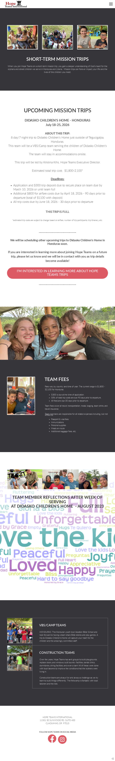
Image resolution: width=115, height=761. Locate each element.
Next (108, 333)
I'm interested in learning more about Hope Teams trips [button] (57, 272)
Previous (7, 333)
